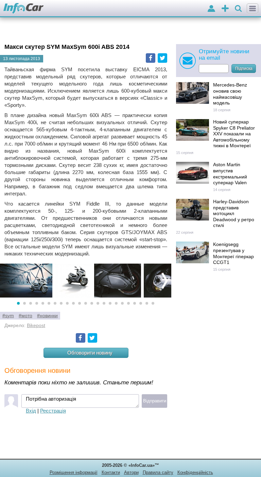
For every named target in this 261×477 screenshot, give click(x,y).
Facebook (150, 58)
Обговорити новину (89, 353)
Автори (131, 472)
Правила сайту (158, 472)
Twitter (162, 58)
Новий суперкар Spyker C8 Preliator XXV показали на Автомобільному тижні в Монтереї (234, 133)
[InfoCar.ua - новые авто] (23, 8)
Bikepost (36, 325)
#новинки (47, 315)
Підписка (244, 68)
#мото (25, 315)
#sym (8, 315)
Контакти (111, 472)
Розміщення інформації (74, 472)
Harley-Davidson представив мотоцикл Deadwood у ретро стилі (233, 213)
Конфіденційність (195, 472)
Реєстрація (53, 411)
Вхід (31, 411)
